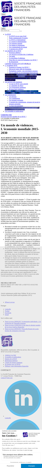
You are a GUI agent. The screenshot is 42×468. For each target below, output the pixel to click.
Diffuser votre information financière (16, 366)
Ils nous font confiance (16, 89)
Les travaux (13, 96)
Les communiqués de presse (18, 47)
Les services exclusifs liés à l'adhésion (21, 54)
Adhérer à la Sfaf (10, 355)
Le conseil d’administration (17, 41)
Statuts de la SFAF (11, 359)
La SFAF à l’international (17, 40)
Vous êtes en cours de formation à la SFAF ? (23, 60)
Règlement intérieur (11, 361)
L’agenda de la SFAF (16, 49)
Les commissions (14, 98)
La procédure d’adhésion (17, 58)
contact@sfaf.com (6, 378)
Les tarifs (12, 56)
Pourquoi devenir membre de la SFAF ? (13, 116)
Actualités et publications (13, 357)
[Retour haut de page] (1, 334)
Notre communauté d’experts (18, 38)
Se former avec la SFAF (12, 364)
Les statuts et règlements (17, 45)
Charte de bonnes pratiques (13, 362)
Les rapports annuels (15, 43)
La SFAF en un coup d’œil (17, 36)
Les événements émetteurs (17, 87)
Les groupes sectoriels (16, 100)
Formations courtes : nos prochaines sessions (23, 71)
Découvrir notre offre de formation (20, 69)
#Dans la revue (10, 302)
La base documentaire (16, 106)
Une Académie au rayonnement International (23, 73)
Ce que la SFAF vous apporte (18, 84)
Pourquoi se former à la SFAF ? (19, 67)
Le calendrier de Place (16, 85)
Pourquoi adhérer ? (15, 52)
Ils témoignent (13, 62)
